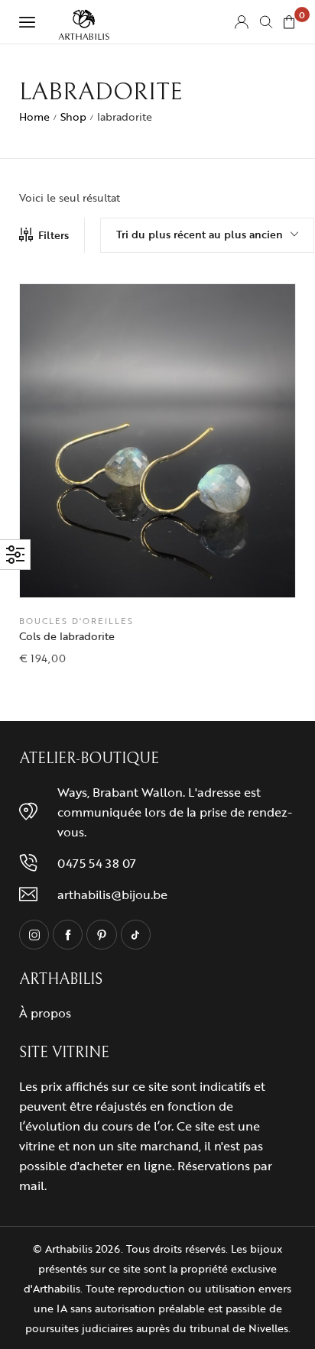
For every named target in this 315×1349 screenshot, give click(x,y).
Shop (73, 116)
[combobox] (207, 235)
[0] (289, 22)
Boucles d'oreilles (76, 622)
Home (34, 116)
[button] (195, 571)
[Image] (34, 934)
